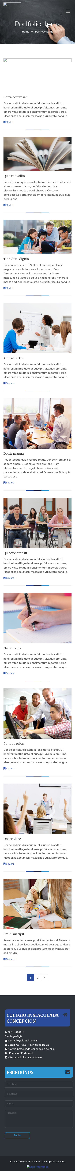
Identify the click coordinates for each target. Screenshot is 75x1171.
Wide (9, 122)
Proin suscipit (13, 934)
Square (10, 383)
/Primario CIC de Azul (20, 1053)
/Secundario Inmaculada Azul (25, 1057)
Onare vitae (12, 839)
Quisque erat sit (15, 553)
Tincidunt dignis (16, 259)
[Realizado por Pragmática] (37, 1167)
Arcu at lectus (13, 358)
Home (25, 31)
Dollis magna (13, 453)
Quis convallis (14, 176)
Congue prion (13, 744)
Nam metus (12, 648)
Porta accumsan (15, 97)
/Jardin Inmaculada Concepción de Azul (31, 1049)
